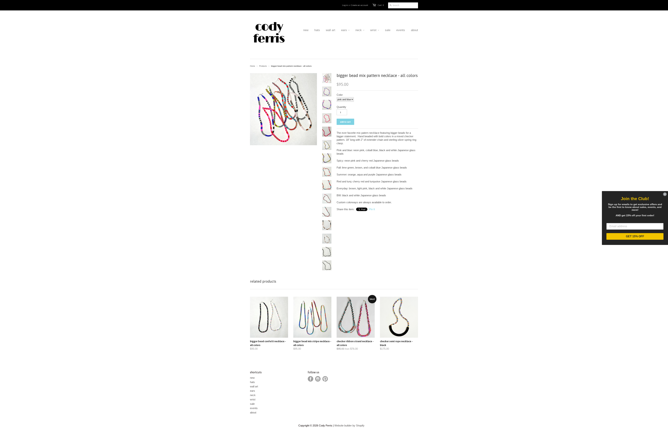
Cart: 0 (381, 5)
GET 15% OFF (635, 236)
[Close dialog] (665, 194)
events (254, 408)
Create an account (359, 5)
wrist (252, 399)
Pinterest (325, 379)
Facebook (310, 379)
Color (340, 94)
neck (253, 395)
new (252, 377)
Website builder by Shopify (349, 425)
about (253, 412)
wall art (254, 386)
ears (252, 390)
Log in (345, 5)
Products (263, 66)
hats (252, 382)
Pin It (372, 209)
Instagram (318, 379)
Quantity (341, 106)
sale (252, 403)
